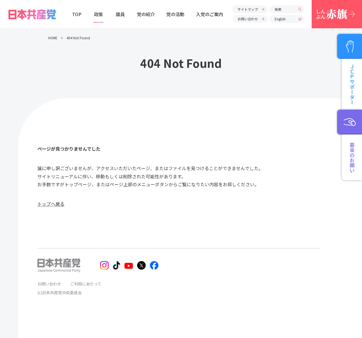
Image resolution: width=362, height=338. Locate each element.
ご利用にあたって (86, 284)
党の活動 (175, 14)
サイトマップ (248, 9)
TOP (76, 14)
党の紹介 (146, 14)
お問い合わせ (248, 18)
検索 (278, 9)
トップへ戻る (50, 203)
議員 (120, 14)
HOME (52, 37)
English (280, 18)
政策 (98, 14)
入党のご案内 (209, 14)
